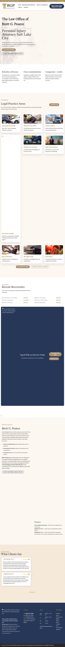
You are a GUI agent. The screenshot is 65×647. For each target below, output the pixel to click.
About (20, 7)
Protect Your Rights (42, 4)
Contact (26, 7)
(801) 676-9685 (28, 613)
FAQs (57, 622)
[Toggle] (1, 415)
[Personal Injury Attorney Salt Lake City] (8, 6)
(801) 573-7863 (29, 615)
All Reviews (32, 592)
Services (58, 629)
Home (19, 4)
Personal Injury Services (28, 4)
